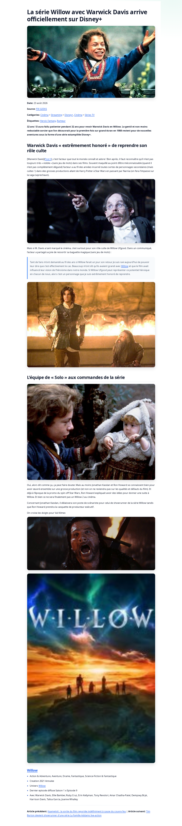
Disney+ (69, 114)
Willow (124, 266)
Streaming (56, 114)
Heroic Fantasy (48, 120)
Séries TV (90, 114)
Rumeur (61, 120)
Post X (48, 159)
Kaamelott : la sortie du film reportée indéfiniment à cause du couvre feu (87, 811)
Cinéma (44, 114)
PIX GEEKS (41, 108)
